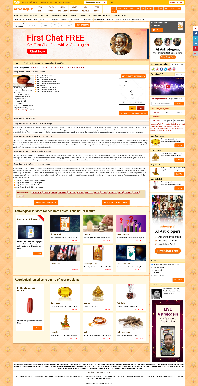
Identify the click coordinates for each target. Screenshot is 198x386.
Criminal (104, 192)
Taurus (51, 7)
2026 (41, 15)
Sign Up (179, 2)
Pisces (96, 11)
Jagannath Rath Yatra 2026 (159, 124)
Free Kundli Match (99, 364)
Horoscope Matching (30, 19)
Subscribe (179, 74)
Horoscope (24, 15)
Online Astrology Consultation (55, 376)
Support (108, 368)
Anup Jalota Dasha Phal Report (27, 185)
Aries (40, 7)
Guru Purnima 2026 (157, 126)
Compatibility (96, 15)
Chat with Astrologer (96, 2)
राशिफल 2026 (54, 19)
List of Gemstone (34, 364)
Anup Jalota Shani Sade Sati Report (28, 183)
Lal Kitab (118, 19)
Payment (75, 368)
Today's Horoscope (66, 19)
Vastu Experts (150, 376)
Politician (46, 192)
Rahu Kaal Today (99, 19)
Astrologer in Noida (85, 364)
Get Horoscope (83, 25)
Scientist (128, 192)
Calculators (107, 15)
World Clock (45, 364)
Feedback (169, 366)
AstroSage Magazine (160, 108)
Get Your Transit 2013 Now (133, 76)
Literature (88, 192)
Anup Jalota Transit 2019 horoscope (29, 187)
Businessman (36, 192)
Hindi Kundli (110, 19)
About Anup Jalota (43, 78)
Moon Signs (127, 19)
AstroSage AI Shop (138, 19)
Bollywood (71, 192)
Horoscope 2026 (46, 2)
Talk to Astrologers (21, 376)
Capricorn (74, 11)
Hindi (167, 112)
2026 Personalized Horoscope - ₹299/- (167, 265)
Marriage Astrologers (74, 376)
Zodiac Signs (73, 364)
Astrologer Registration (133, 368)
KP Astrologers (177, 376)
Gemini (62, 7)
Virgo (97, 7)
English (156, 112)
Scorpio (51, 11)
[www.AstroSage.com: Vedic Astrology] (17, 2)
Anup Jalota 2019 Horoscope (46, 87)
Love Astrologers (110, 376)
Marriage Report (159, 267)
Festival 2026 (156, 121)
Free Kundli (17, 19)
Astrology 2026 (148, 366)
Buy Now (158, 30)
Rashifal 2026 (36, 2)
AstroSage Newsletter (159, 98)
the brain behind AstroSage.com (171, 291)
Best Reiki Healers (105, 378)
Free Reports (56, 15)
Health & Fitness (159, 275)
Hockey (20, 196)
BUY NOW (38, 253)
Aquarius (85, 11)
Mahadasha (64, 364)
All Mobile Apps (177, 64)
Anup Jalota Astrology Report (47, 89)
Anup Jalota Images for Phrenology (48, 91)
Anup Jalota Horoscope (44, 76)
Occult (47, 15)
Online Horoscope (87, 19)
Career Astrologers (124, 376)
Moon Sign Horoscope (122, 364)
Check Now (73, 240)
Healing (66, 15)
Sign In (172, 2)
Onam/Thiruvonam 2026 (169, 128)
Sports (96, 192)
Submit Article (179, 366)
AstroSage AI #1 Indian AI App (156, 364)
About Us (68, 368)
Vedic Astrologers (138, 376)
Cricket (54, 192)
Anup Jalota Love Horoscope (46, 79)
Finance (156, 273)
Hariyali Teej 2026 (170, 126)
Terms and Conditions (97, 368)
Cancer (74, 7)
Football (136, 192)
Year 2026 (179, 112)
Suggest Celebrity (46, 202)
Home (16, 15)
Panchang (74, 15)
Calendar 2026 (69, 2)
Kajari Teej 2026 (165, 131)
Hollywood (62, 192)
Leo (85, 7)
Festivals (117, 15)
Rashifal (23, 2)
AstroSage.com (107, 383)
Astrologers (54, 364)
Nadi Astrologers (92, 378)
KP (89, 15)
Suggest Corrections (115, 202)
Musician (80, 192)
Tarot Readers (87, 376)
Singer (120, 192)
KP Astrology (135, 364)
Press (143, 364)
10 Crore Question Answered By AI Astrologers (60, 366)
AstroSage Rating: (20, 110)
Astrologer (112, 192)
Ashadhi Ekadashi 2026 (177, 124)
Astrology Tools (159, 366)
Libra (40, 11)
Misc (124, 15)
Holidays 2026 (168, 121)
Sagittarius (63, 11)
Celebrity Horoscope (32, 63)
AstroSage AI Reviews (84, 366)
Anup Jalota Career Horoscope (47, 81)
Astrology (33, 15)
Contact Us (60, 368)
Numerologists (98, 376)
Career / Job (158, 270)
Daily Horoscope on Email (177, 98)
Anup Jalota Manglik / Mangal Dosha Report (31, 180)
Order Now (178, 280)
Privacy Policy (83, 368)
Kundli (29, 2)
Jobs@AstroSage (118, 368)
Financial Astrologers (164, 376)
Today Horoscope (58, 2)
